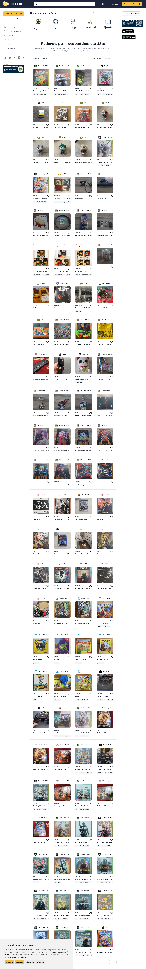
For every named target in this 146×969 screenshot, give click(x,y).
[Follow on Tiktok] (24, 57)
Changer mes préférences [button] (35, 962)
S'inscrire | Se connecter (110, 4)
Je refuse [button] (19, 962)
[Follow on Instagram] (5, 57)
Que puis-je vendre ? (13, 19)
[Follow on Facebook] (10, 57)
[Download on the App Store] (128, 31)
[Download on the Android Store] (129, 37)
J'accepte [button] (9, 962)
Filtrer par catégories (40, 58)
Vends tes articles (131, 4)
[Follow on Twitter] (14, 57)
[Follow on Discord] (19, 57)
